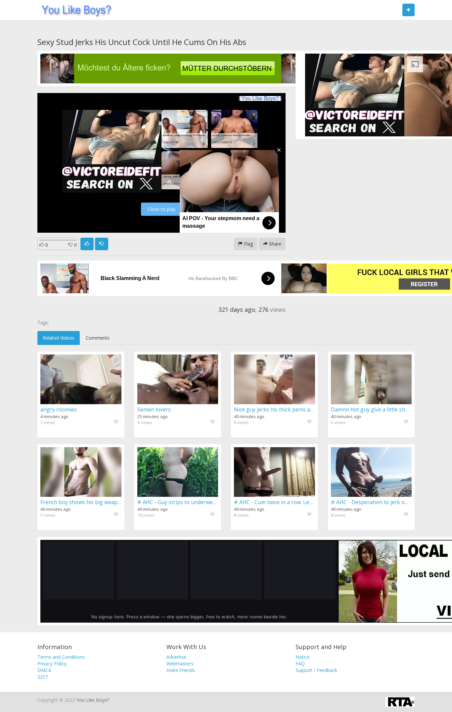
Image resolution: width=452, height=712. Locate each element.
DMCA (44, 670)
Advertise (176, 657)
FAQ (300, 663)
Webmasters (180, 663)
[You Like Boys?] (74, 10)
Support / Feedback (316, 670)
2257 (42, 677)
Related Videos (58, 338)
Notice (302, 657)
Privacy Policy (52, 663)
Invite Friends (180, 670)
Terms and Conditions (61, 657)
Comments (98, 338)
